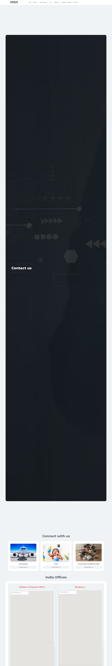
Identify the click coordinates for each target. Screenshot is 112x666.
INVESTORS (64, 2)
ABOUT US (35, 2)
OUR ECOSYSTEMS (43, 2)
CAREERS (69, 2)
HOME (30, 2)
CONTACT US (75, 2)
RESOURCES (56, 2)
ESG (50, 2)
